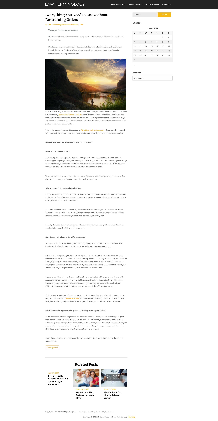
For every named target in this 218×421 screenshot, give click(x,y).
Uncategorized (52, 348)
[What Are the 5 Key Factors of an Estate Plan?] (86, 377)
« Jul (134, 65)
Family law (166, 4)
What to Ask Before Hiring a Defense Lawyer (113, 395)
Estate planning (152, 4)
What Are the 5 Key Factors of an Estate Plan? (85, 395)
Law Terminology (55, 25)
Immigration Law (135, 4)
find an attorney (72, 298)
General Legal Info (118, 4)
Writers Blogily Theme (104, 411)
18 (140, 51)
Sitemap (132, 417)
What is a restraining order (92, 130)
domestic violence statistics (71, 114)
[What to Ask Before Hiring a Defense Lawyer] (114, 377)
